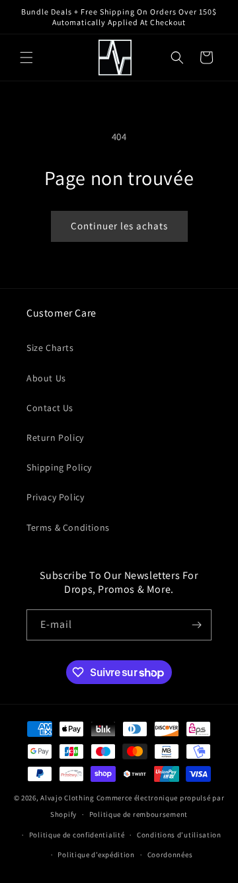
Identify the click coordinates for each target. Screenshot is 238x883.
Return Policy (55, 437)
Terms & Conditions (68, 527)
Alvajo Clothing (67, 797)
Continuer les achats (119, 225)
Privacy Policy (55, 497)
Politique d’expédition (96, 854)
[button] (26, 57)
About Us (46, 378)
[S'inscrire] (196, 624)
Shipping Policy (59, 467)
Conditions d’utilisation (179, 834)
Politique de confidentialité (77, 834)
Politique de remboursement (138, 814)
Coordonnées (170, 854)
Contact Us (49, 408)
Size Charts (50, 348)
